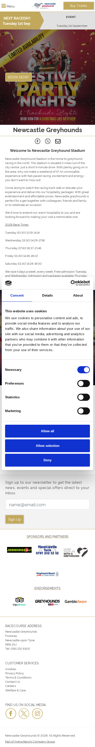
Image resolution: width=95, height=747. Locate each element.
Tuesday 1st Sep (16, 23)
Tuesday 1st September (72, 25)
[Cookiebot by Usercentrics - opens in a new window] (70, 283)
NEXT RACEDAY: (17, 18)
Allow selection (47, 446)
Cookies (10, 669)
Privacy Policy (14, 673)
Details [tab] (47, 295)
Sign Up (14, 519)
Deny (47, 460)
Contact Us (12, 681)
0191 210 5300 (20, 648)
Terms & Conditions (18, 677)
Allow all (47, 431)
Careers (10, 686)
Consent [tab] (17, 295)
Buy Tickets (78, 5)
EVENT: (71, 17)
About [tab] (78, 295)
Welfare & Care (15, 690)
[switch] (83, 383)
